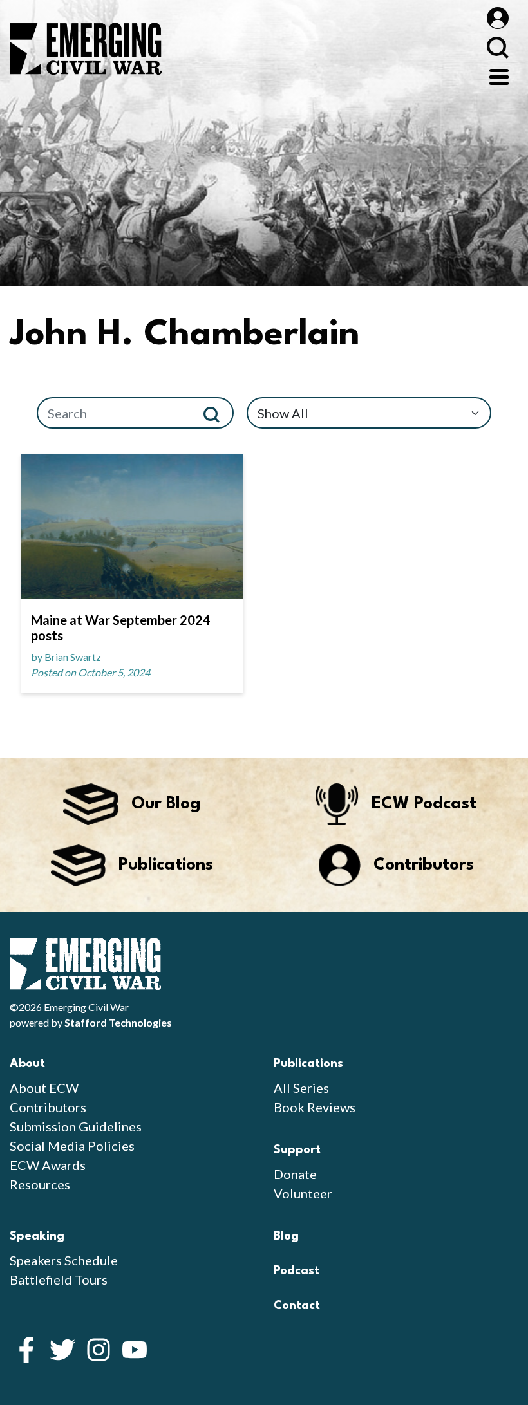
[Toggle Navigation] (499, 75)
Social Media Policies (72, 1145)
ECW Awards (48, 1165)
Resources (40, 1184)
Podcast (296, 1271)
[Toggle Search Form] (497, 47)
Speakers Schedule (64, 1260)
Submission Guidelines (76, 1126)
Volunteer (303, 1193)
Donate (295, 1174)
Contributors (48, 1107)
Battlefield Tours (59, 1279)
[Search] (217, 413)
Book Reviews (314, 1107)
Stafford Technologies (118, 1022)
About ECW (44, 1087)
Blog (286, 1236)
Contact (297, 1306)
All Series (301, 1087)
